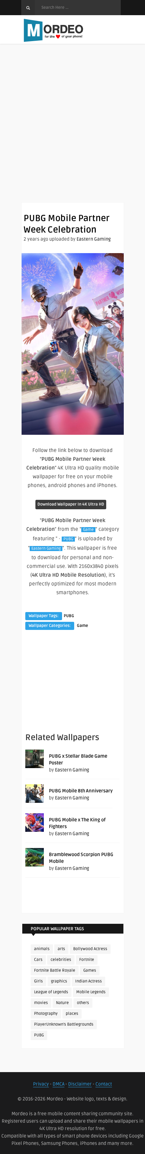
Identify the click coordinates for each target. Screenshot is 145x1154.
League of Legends (51, 992)
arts (61, 948)
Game (88, 529)
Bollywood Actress (90, 948)
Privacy (41, 1084)
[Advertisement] (72, 129)
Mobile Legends (91, 992)
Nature (62, 1002)
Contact (103, 1084)
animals (42, 948)
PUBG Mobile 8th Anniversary (81, 791)
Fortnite (86, 959)
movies (41, 1002)
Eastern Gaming (94, 239)
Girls (38, 981)
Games (89, 970)
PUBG (68, 539)
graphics (59, 981)
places (72, 1013)
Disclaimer (80, 1084)
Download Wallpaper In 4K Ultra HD (70, 504)
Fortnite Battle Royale (54, 970)
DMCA (58, 1084)
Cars (38, 959)
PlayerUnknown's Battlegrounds (63, 1024)
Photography (46, 1013)
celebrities (61, 959)
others (83, 1002)
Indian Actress (88, 981)
